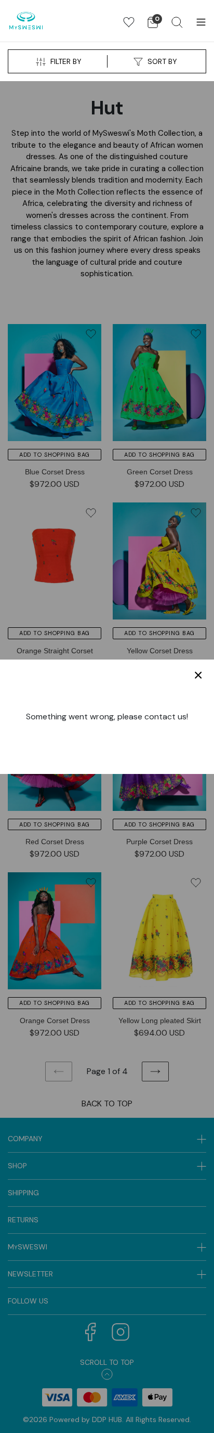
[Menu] (201, 21)
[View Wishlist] (129, 22)
